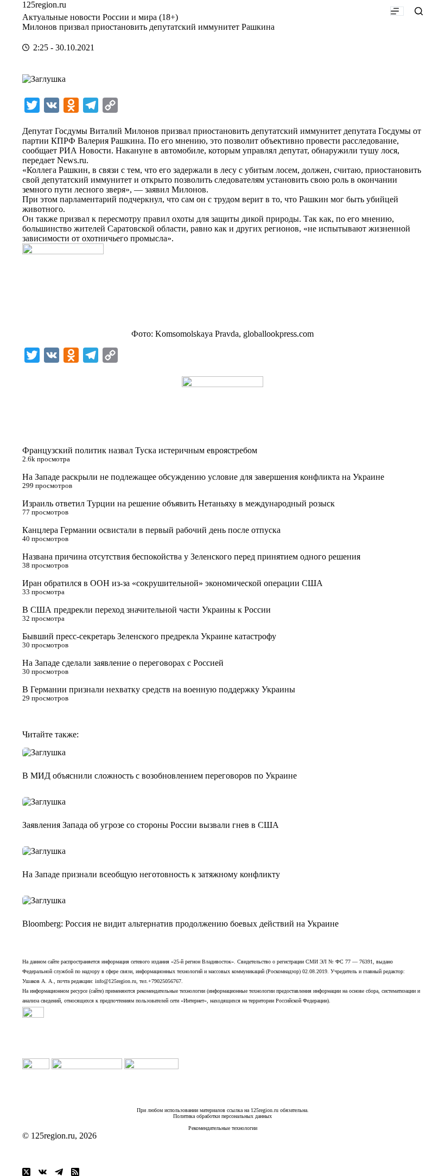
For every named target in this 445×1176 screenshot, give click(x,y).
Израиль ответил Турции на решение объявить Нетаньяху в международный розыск (178, 503)
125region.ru (44, 4)
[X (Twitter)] (26, 1172)
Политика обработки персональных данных (222, 1116)
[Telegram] (59, 1172)
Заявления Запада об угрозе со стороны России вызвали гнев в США (150, 825)
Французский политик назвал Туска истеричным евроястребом (139, 450)
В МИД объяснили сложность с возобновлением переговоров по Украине (159, 775)
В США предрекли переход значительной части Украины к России (146, 609)
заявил (157, 189)
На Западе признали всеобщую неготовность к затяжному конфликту (151, 874)
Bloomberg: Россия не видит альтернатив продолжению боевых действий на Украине (180, 923)
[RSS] (75, 1172)
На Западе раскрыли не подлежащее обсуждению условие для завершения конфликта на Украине (203, 476)
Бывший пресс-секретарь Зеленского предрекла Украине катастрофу (149, 636)
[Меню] (397, 11)
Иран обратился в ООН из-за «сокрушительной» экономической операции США (172, 583)
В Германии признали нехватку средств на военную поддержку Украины (158, 689)
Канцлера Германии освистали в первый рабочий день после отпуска (151, 530)
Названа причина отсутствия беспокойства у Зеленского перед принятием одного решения (191, 556)
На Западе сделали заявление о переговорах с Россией (123, 662)
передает (38, 160)
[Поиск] (419, 11)
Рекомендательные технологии (222, 1128)
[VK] (43, 1172)
